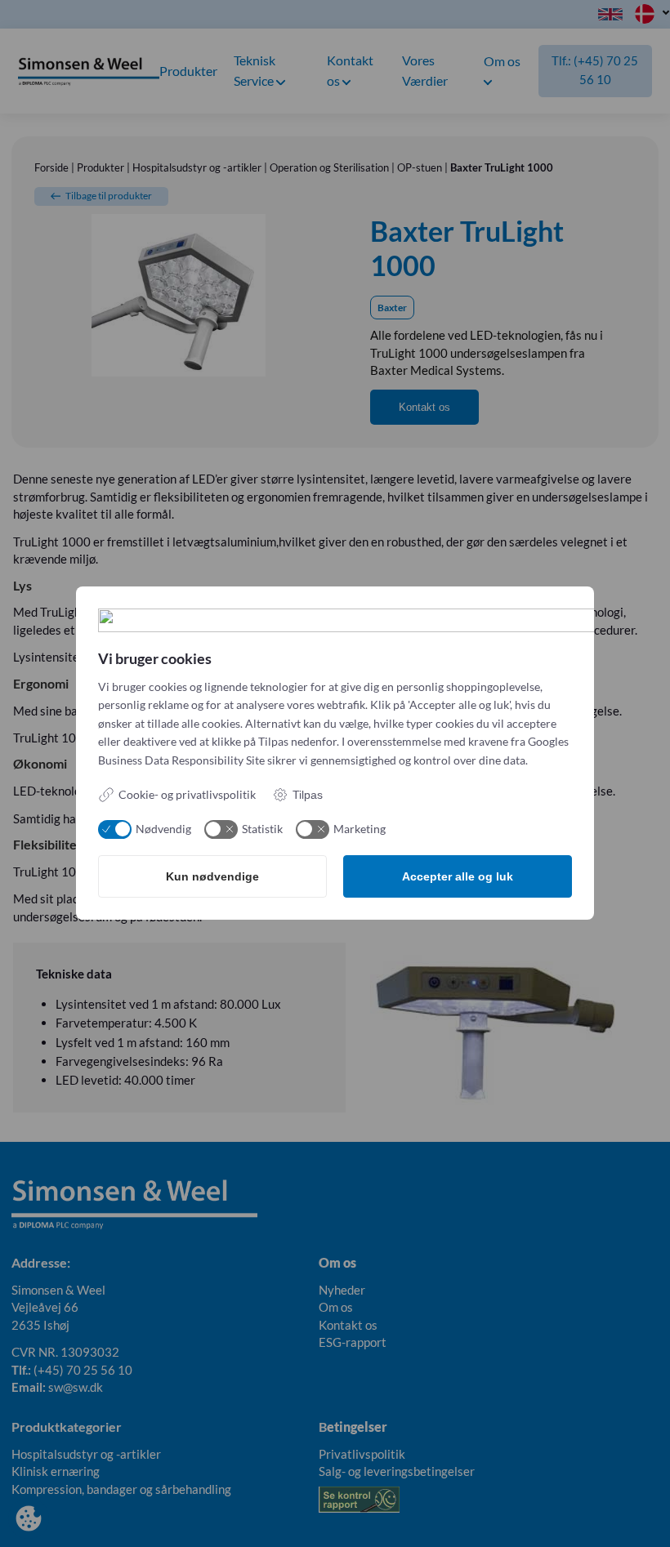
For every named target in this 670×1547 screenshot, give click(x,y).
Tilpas (308, 794)
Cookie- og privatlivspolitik (187, 794)
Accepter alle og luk (457, 876)
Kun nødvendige (212, 876)
